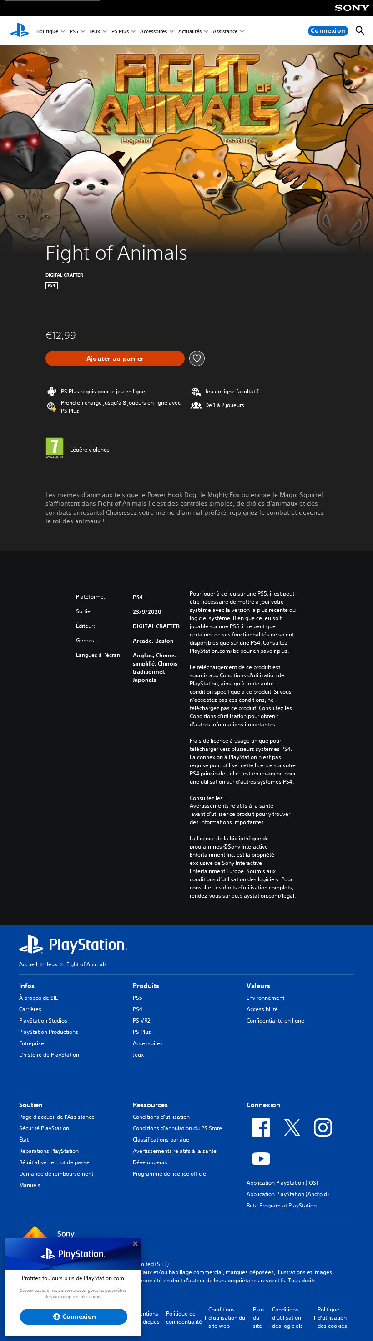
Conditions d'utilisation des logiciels (287, 1318)
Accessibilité (262, 1009)
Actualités (190, 31)
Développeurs (150, 1162)
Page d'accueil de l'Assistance (57, 1117)
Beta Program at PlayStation (282, 1205)
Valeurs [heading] (258, 986)
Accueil (28, 964)
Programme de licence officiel (170, 1173)
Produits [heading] (146, 986)
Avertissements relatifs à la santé (231, 806)
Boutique (47, 31)
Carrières (30, 1009)
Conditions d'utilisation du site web (226, 1318)
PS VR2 (141, 1020)
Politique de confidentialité (184, 1318)
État (24, 1139)
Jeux (95, 31)
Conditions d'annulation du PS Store (177, 1128)
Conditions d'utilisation (161, 1117)
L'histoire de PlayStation (49, 1054)
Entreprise (31, 1043)
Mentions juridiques (147, 1318)
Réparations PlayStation (49, 1151)
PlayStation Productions (48, 1032)
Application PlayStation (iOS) (282, 1183)
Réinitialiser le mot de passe (54, 1162)
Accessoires (153, 31)
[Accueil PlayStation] (19, 31)
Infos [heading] (27, 986)
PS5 (74, 31)
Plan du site (258, 1318)
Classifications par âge (161, 1139)
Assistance (225, 31)
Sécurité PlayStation (44, 1128)
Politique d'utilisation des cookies (332, 1318)
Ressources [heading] (150, 1105)
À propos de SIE (38, 998)
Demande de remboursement (56, 1173)
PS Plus (120, 31)
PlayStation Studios (43, 1020)
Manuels (29, 1185)
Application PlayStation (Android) (288, 1194)
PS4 (137, 1009)
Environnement (265, 998)
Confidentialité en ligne (275, 1020)
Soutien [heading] (31, 1105)
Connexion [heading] (263, 1105)
